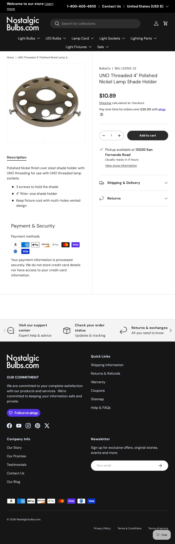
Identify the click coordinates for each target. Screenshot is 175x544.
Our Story (14, 447)
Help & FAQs (101, 407)
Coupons (98, 390)
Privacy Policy (102, 528)
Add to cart (147, 135)
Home (10, 57)
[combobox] (95, 23)
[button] (165, 23)
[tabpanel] (46, 187)
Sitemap (97, 399)
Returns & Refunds (105, 373)
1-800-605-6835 (81, 6)
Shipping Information (107, 365)
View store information (121, 165)
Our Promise (16, 456)
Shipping (105, 103)
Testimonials (16, 464)
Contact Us (111, 6)
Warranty (98, 382)
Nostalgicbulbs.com (29, 519)
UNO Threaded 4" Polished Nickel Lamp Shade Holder (43, 57)
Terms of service (158, 528)
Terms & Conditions (129, 528)
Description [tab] (16, 157)
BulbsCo (105, 68)
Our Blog (13, 481)
